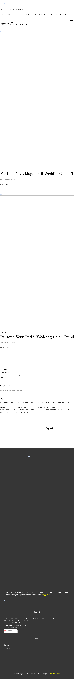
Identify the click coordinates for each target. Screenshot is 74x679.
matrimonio (11, 407)
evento (29, 405)
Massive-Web (54, 674)
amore (11, 402)
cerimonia (63, 402)
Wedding (11, 412)
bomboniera (28, 402)
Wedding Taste (6, 377)
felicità (36, 405)
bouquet (38, 402)
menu (40, 407)
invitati (64, 405)
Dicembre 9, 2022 (5, 179)
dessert (20, 405)
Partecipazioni (6, 409)
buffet (46, 402)
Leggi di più (46, 595)
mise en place (58, 407)
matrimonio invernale (27, 407)
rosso (42, 409)
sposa (60, 409)
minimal (47, 407)
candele (54, 402)
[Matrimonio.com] (37, 631)
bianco (18, 402)
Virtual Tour (8, 648)
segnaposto (51, 409)
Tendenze (4, 169)
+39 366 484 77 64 (18, 623)
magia (2, 407)
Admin (15, 179)
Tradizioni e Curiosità (9, 375)
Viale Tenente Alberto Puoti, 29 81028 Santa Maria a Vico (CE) (33, 618)
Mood (67, 407)
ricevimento (19, 409)
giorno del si (53, 405)
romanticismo (32, 409)
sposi (67, 409)
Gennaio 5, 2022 (5, 342)
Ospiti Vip (7, 651)
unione (3, 412)
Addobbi (3, 402)
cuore (13, 405)
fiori (44, 405)
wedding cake (22, 412)
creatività (4, 405)
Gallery (6, 645)
